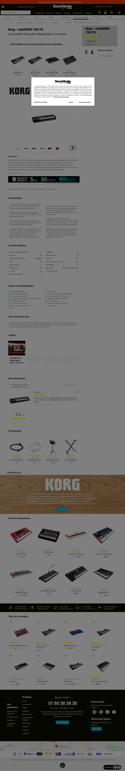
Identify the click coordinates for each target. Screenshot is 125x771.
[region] (63, 91)
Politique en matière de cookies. (61, 97)
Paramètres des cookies (40, 102)
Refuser (71, 102)
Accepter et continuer (85, 102)
